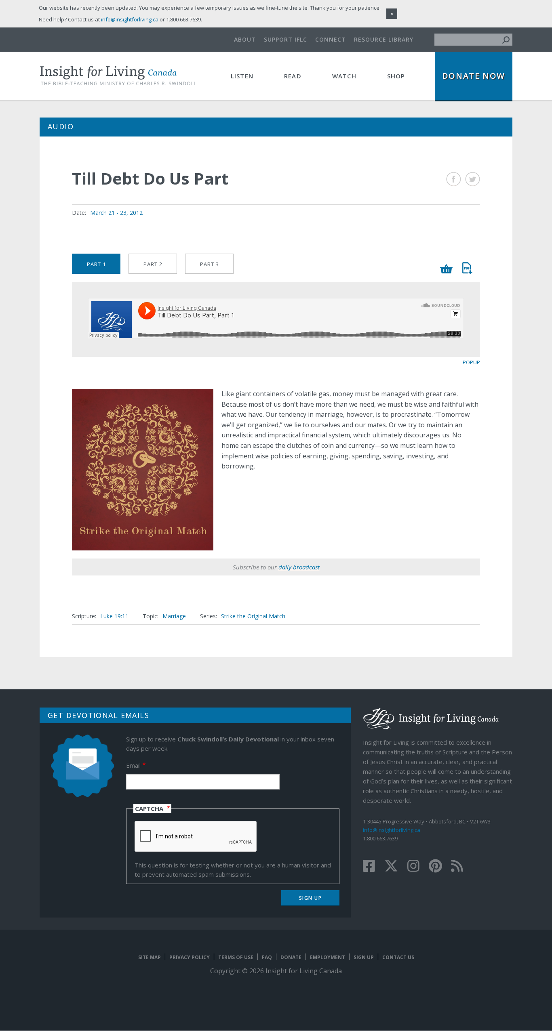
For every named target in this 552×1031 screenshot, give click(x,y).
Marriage (174, 616)
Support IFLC (285, 39)
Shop (396, 76)
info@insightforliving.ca (391, 830)
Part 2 (152, 264)
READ (292, 76)
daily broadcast (299, 567)
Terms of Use (235, 957)
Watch (344, 76)
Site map (149, 957)
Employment (327, 957)
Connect (330, 39)
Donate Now (473, 75)
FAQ (267, 957)
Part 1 (96, 264)
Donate (290, 957)
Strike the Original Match (253, 616)
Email (133, 765)
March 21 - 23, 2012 (116, 212)
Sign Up (364, 957)
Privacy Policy (189, 957)
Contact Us (398, 957)
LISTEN (242, 76)
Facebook (453, 179)
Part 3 (209, 264)
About (245, 39)
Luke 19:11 (114, 616)
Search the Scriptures (467, 268)
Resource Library (383, 39)
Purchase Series (447, 269)
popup (471, 362)
